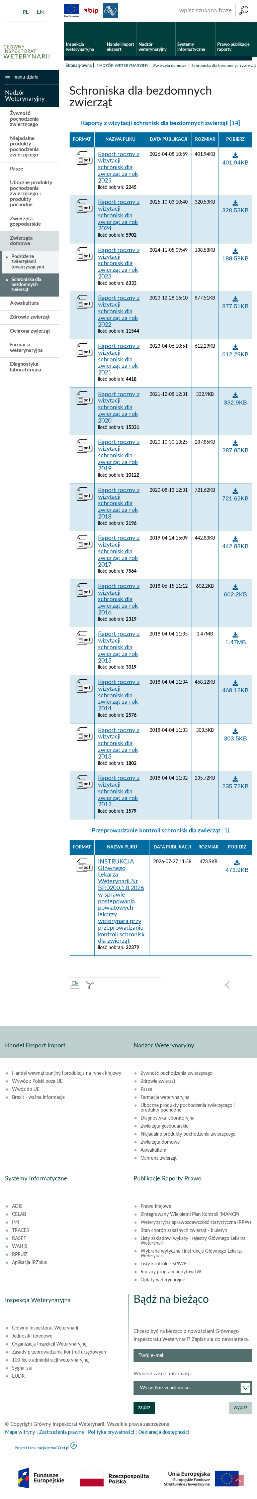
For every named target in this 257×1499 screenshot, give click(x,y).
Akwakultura (24, 303)
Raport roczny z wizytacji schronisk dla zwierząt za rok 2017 (119, 551)
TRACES (20, 1230)
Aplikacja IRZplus (29, 1262)
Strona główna (79, 66)
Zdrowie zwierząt (30, 317)
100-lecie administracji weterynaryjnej (50, 1360)
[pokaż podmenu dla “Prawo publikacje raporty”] (247, 22)
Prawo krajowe (156, 1206)
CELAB (19, 1214)
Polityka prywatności (111, 1432)
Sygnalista (22, 1368)
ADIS (17, 1206)
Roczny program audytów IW (171, 1272)
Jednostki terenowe (32, 1336)
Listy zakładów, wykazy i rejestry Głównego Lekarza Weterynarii (193, 1241)
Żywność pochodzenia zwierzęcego (24, 119)
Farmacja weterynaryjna (26, 347)
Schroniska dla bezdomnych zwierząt (26, 285)
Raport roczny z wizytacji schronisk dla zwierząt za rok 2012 (119, 791)
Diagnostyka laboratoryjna (25, 367)
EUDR (18, 1376)
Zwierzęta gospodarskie (25, 221)
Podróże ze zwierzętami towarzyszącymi (27, 261)
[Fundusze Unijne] (71, 10)
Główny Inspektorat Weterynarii (45, 1328)
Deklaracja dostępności (163, 1432)
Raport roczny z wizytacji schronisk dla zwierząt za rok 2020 (119, 407)
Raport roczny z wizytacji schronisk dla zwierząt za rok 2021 (119, 359)
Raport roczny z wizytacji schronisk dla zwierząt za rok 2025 (119, 167)
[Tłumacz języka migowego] (110, 10)
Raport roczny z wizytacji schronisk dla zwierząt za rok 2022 (119, 311)
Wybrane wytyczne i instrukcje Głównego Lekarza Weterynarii (192, 1253)
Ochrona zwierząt (30, 331)
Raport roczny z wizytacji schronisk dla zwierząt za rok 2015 (119, 647)
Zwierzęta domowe (169, 66)
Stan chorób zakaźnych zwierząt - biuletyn (184, 1230)
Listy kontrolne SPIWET (165, 1264)
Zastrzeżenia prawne (61, 1432)
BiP (91, 10)
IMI (15, 1222)
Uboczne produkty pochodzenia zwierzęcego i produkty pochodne (31, 193)
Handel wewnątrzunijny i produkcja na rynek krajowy (66, 1073)
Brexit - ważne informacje (38, 1097)
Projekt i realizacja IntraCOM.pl (42, 1448)
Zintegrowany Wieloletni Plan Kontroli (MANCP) (190, 1214)
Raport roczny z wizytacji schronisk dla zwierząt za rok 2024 (119, 215)
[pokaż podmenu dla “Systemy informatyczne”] (210, 22)
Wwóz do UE (25, 1089)
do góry (238, 1480)
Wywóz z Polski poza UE (37, 1081)
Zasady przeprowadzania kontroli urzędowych (59, 1352)
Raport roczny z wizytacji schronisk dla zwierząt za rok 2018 (119, 503)
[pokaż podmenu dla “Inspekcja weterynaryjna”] (100, 22)
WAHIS (19, 1246)
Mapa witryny (20, 1432)
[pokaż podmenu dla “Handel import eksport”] (132, 22)
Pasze (16, 168)
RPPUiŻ (19, 1254)
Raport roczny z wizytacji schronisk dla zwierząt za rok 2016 (119, 599)
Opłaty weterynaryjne (163, 1280)
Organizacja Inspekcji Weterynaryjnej (49, 1344)
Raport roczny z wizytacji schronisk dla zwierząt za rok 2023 (119, 263)
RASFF (19, 1238)
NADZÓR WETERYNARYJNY (122, 66)
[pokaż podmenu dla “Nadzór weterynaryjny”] (170, 22)
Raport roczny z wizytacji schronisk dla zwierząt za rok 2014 (119, 695)
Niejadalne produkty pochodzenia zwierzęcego (24, 147)
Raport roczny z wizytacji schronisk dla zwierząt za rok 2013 (119, 743)
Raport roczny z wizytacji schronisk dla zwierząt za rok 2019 (119, 455)
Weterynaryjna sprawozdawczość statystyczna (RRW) (196, 1222)
